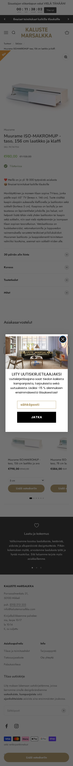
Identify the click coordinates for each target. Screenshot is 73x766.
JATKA (36, 417)
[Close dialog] (62, 339)
